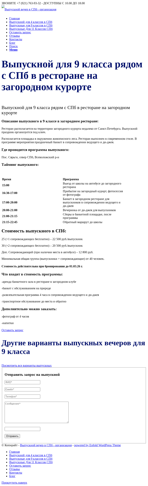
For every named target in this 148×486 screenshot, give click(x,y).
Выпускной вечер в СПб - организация (46, 445)
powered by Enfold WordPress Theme (97, 445)
